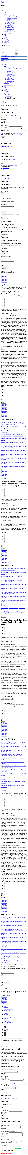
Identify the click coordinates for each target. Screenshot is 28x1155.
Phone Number (5, 1131)
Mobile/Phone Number (6, 1113)
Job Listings (6, 40)
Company (3, 1073)
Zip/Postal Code (5, 1139)
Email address (4, 161)
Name (2, 1071)
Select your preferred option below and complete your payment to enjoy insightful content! (13, 1141)
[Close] (1, 108)
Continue (3, 212)
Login (2, 10)
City (2, 1136)
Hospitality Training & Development (15, 16)
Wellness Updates (11, 23)
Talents (5, 34)
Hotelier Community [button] (8, 33)
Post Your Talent (4, 58)
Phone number (4, 127)
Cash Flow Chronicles (12, 18)
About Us (6, 41)
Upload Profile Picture (10, 1088)
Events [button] (5, 37)
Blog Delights (10, 20)
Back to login (4, 248)
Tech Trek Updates (11, 19)
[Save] (4, 306)
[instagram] (5, 1028)
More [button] (5, 93)
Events (5, 1011)
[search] (16, 51)
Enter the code (4, 204)
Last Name (4, 119)
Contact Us (6, 42)
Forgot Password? (13, 165)
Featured (6, 31)
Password (3, 128)
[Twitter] (4, 302)
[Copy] (4, 305)
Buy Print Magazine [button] (8, 1017)
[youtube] (5, 1032)
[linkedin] (6, 1029)
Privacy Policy (7, 1023)
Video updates (10, 30)
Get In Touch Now (5, 995)
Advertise (6, 44)
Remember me (6, 166)
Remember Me (5, 165)
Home (5, 12)
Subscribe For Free (5, 982)
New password (4, 229)
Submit (2, 192)
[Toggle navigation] (1, 62)
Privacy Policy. (20, 134)
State (2, 1138)
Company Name (4, 122)
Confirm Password (5, 130)
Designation (3, 124)
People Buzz (10, 25)
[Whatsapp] (4, 299)
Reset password (4, 234)
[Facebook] (4, 303)
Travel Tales (9, 26)
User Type (3, 121)
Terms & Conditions (8, 1022)
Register (3, 137)
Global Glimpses (10, 22)
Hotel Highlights (10, 29)
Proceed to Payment (5, 1153)
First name (3, 117)
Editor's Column (10, 15)
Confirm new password (6, 231)
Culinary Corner (10, 27)
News (5, 14)
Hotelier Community (8, 1009)
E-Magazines (7, 35)
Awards (5, 38)
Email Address (4, 125)
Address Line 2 (4, 1134)
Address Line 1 (4, 1133)
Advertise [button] (6, 1018)
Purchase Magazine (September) (8, 56)
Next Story (3, 478)
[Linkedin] (4, 300)
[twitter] (5, 1035)
